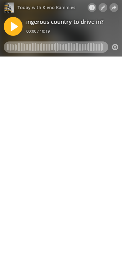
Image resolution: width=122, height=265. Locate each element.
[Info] (92, 7)
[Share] (113, 7)
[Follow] (103, 7)
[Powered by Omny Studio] (115, 47)
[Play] (13, 26)
